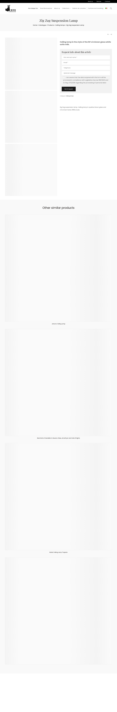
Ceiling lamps (60, 25)
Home (35, 25)
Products (50, 25)
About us (41, 695)
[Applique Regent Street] (111, 34)
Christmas (72, 700)
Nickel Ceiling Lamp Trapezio (58, 552)
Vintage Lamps (73, 697)
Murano (71, 702)
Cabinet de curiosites (75, 695)
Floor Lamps (56, 702)
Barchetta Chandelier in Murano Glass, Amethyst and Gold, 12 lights (58, 438)
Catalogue (42, 25)
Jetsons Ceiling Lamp (58, 324)
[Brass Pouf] (108, 34)
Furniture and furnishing (60, 704)
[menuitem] (106, 8)
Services (41, 697)
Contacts (41, 700)
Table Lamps (56, 700)
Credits (75, 710)
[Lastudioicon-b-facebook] (85, 697)
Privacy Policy (69, 710)
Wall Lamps (56, 695)
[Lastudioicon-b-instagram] (90, 697)
